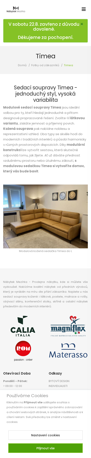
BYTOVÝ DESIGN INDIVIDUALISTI (59, 383)
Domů (22, 65)
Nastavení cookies (45, 435)
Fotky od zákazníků (45, 65)
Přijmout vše (45, 448)
